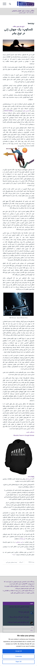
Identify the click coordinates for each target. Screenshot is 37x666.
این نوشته (22, 539)
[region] (18, 649)
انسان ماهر (26, 111)
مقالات (14, 26)
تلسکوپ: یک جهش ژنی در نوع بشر (18, 31)
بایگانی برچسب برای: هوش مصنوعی (23, 10)
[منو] (5, 4)
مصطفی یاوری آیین (10, 562)
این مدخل (28, 479)
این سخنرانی (19, 542)
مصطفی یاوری (30, 432)
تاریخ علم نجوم (20, 26)
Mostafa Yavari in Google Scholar (24, 435)
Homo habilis (9, 111)
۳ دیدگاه (21, 562)
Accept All (18, 651)
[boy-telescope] (18, 45)
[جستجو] (9, 4)
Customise (18, 656)
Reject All (18, 662)
